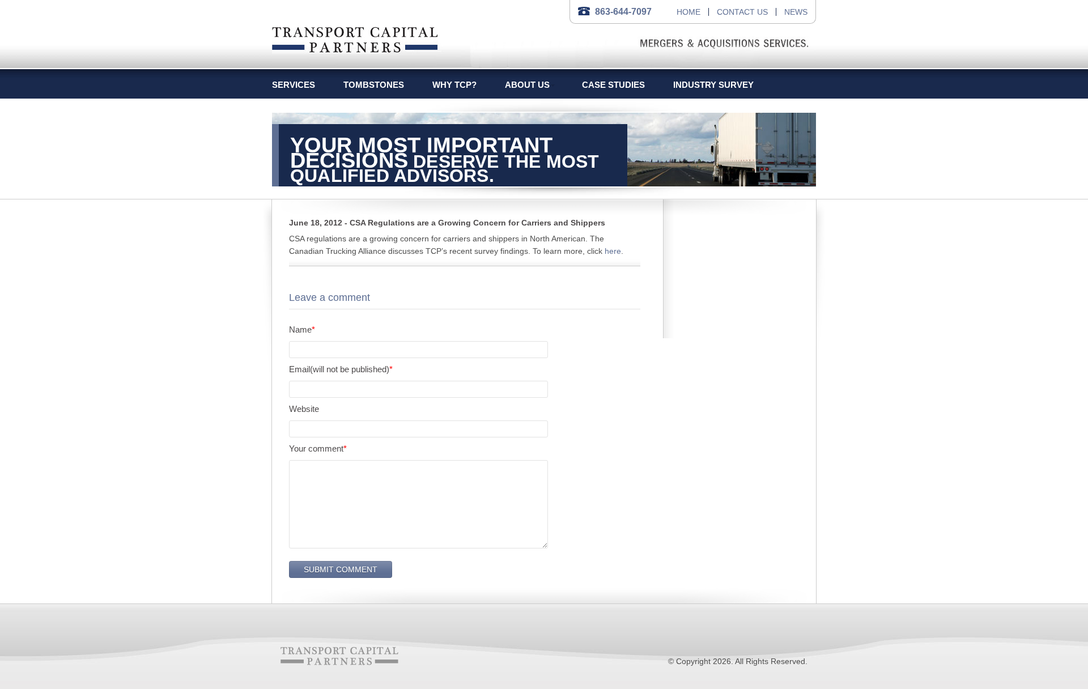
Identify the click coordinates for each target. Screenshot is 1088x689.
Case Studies (613, 85)
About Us (527, 85)
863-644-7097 (623, 11)
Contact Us (742, 12)
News (796, 12)
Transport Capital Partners (355, 38)
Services (293, 85)
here (613, 251)
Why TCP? (454, 85)
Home (688, 12)
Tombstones (373, 85)
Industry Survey (713, 85)
